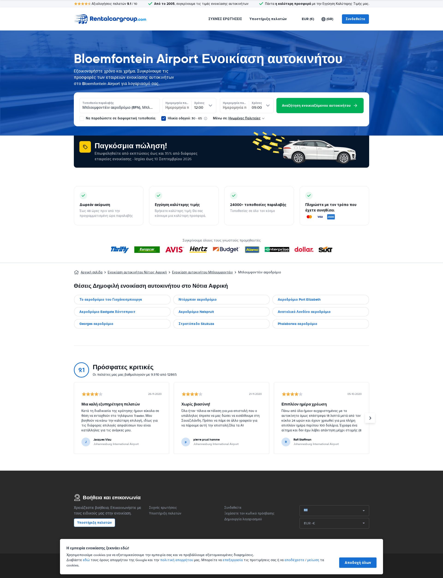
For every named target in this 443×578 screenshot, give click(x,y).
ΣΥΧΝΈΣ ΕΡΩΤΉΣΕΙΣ (225, 18)
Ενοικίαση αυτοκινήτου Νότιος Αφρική (137, 272)
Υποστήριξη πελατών (268, 18)
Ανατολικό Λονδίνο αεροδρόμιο (304, 311)
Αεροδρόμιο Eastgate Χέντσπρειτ (107, 311)
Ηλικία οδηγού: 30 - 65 (185, 118)
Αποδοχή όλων (358, 562)
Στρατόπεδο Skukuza (196, 323)
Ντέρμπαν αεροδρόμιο (198, 299)
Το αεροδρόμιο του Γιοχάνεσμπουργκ (110, 299)
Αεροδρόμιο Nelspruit (196, 311)
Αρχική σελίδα (91, 272)
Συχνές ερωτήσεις (163, 508)
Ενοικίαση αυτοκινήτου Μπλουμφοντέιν (202, 272)
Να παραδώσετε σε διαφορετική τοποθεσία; (120, 118)
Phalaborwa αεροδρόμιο (297, 323)
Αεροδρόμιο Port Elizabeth (299, 299)
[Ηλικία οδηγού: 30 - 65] (163, 118)
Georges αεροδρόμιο (96, 323)
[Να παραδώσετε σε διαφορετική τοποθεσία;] (81, 118)
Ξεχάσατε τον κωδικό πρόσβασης (249, 513)
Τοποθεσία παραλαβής (98, 103)
